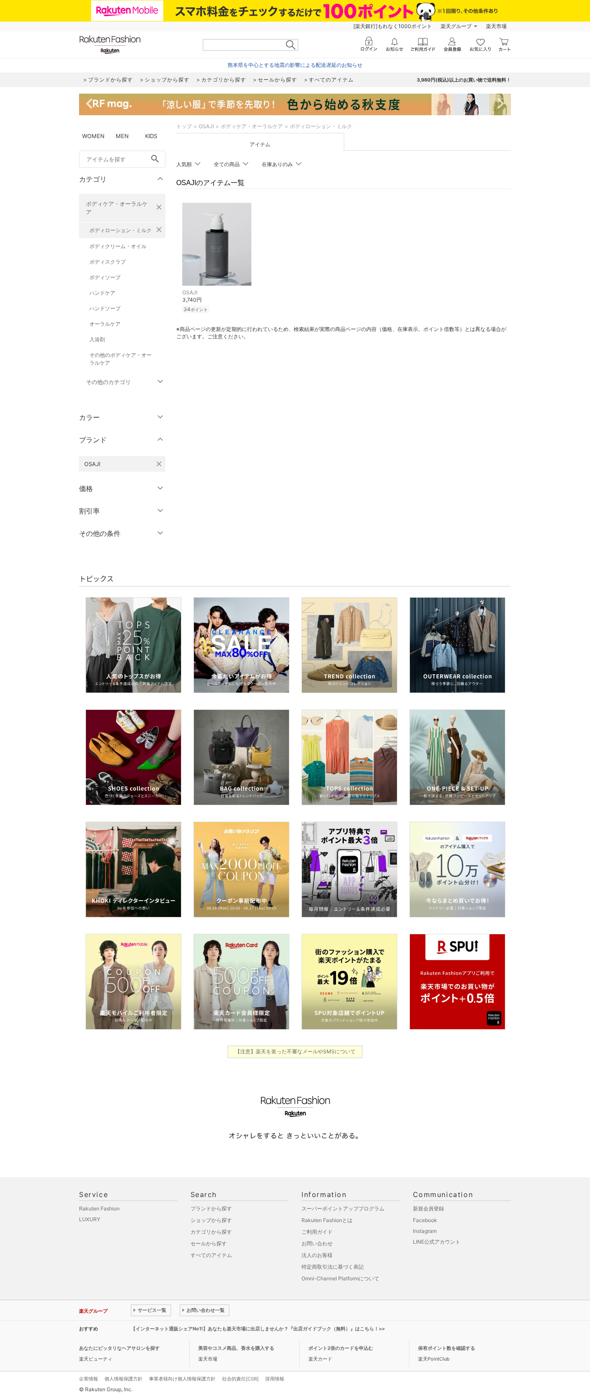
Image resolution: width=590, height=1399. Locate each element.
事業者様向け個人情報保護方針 (182, 1379)
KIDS (151, 135)
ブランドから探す (211, 1208)
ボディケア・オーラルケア (117, 207)
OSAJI (206, 126)
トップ (184, 126)
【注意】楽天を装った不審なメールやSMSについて (295, 1051)
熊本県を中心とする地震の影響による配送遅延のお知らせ (295, 65)
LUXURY (89, 1219)
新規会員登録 (428, 1208)
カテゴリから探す (211, 1232)
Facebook (425, 1220)
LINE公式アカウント (436, 1241)
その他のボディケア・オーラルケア (120, 359)
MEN (122, 135)
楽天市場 (496, 26)
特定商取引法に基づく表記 (332, 1267)
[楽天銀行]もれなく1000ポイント (392, 26)
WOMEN (93, 135)
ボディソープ (105, 277)
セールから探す (208, 1243)
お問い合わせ (317, 1243)
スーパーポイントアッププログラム (342, 1208)
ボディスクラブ (107, 261)
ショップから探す (211, 1220)
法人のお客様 (317, 1255)
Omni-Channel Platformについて (340, 1278)
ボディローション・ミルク (120, 230)
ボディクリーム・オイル (117, 246)
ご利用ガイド (317, 1232)
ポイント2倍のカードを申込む (340, 1348)
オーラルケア (105, 324)
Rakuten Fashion (99, 1208)
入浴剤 (97, 339)
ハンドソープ (105, 308)
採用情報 (274, 1379)
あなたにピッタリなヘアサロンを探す (119, 1348)
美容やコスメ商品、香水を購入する (236, 1348)
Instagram (425, 1231)
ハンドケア (102, 293)
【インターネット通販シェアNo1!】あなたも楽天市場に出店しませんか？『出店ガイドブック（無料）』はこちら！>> (258, 1329)
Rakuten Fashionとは (326, 1220)
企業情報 (88, 1379)
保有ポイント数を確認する (446, 1348)
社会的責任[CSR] (240, 1379)
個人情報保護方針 (124, 1379)
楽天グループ (456, 26)
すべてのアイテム (211, 1255)
